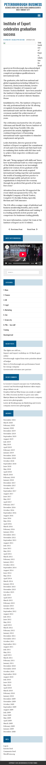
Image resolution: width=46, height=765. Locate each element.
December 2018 (9, 455)
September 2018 (9, 464)
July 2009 (7, 712)
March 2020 (8, 422)
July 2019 (7, 442)
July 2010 (7, 679)
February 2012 (9, 630)
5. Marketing (7, 310)
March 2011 (8, 658)
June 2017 (7, 496)
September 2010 (9, 674)
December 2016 (9, 507)
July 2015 (7, 545)
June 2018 (7, 466)
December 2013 (9, 586)
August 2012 (8, 614)
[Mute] (36, 263)
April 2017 (7, 502)
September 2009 (9, 707)
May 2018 (7, 469)
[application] (23, 254)
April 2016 (7, 524)
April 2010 (7, 688)
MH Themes (34, 763)
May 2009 (7, 718)
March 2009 (8, 723)
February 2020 (9, 425)
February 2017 (9, 504)
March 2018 (8, 474)
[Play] (6, 263)
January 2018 (8, 480)
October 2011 (8, 641)
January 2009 (8, 729)
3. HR (5, 300)
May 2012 (7, 622)
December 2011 (9, 636)
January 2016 (8, 532)
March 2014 (8, 581)
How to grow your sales (29, 395)
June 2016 (7, 518)
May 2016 (7, 521)
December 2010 (9, 666)
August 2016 (8, 515)
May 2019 (7, 444)
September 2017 (9, 491)
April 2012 (7, 625)
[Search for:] (23, 272)
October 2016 (8, 510)
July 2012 (7, 617)
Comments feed (9, 751)
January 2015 (8, 562)
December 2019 (9, 431)
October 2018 (8, 461)
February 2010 (9, 693)
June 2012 (7, 619)
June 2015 (7, 548)
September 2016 (9, 513)
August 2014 (8, 570)
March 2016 (8, 526)
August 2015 (8, 543)
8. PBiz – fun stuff (9, 325)
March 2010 (8, 690)
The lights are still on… (12, 350)
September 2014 (9, 567)
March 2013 (8, 600)
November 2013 (9, 589)
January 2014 (8, 584)
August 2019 (8, 439)
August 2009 (8, 709)
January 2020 (8, 428)
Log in (5, 746)
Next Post (31, 229)
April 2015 (7, 554)
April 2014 (7, 578)
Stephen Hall (8, 392)
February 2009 (9, 726)
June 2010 (7, 682)
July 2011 (7, 649)
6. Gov (5, 315)
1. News (5, 290)
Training (6, 330)
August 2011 (8, 647)
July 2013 (7, 595)
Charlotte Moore (18, 40)
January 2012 (8, 633)
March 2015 (8, 556)
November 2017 (9, 485)
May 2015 (7, 551)
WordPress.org (9, 754)
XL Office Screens (10, 395)
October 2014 (8, 565)
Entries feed (8, 748)
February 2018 (9, 477)
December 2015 (9, 535)
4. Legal (6, 305)
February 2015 (9, 559)
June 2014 (7, 573)
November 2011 (9, 638)
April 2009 (7, 720)
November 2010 (9, 668)
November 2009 (9, 701)
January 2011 (8, 663)
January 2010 (8, 696)
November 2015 (9, 537)
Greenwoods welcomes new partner (17, 369)
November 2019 (9, 433)
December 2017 (9, 483)
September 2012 (9, 611)
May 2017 (7, 499)
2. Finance (6, 295)
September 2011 (9, 644)
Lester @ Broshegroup (12, 403)
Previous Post (16, 229)
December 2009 (9, 699)
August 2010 (8, 677)
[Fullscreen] (40, 263)
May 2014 (7, 576)
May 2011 (7, 652)
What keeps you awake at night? (28, 392)
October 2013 (8, 592)
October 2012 (8, 608)
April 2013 (7, 597)
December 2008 (9, 731)
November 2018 (9, 458)
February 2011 (9, 660)
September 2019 (9, 436)
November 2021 (9, 420)
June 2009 (7, 715)
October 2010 (8, 671)
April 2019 (7, 447)
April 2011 (7, 655)
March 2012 (8, 627)
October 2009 (8, 704)
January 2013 (8, 606)
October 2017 (8, 488)
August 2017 (8, 494)
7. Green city (7, 320)
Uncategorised (8, 335)
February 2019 (9, 450)
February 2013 (9, 603)
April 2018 (7, 472)
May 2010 (7, 685)
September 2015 (9, 540)
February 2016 (9, 529)
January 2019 (8, 453)
